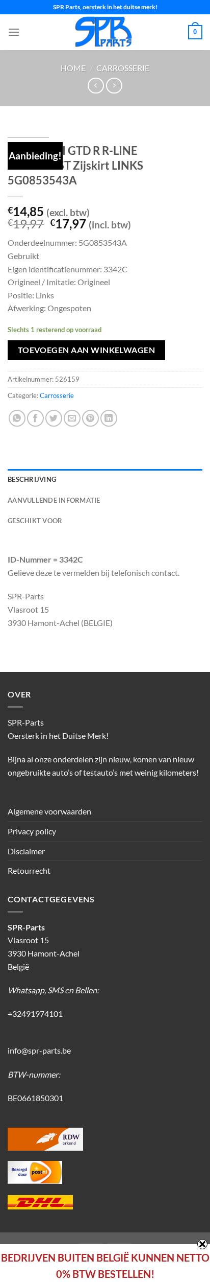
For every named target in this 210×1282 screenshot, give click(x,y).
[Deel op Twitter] (53, 418)
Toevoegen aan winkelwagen (86, 350)
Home (73, 68)
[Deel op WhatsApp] (17, 418)
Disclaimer (26, 851)
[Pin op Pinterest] (90, 418)
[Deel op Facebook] (35, 418)
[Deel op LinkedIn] (108, 418)
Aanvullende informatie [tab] (54, 500)
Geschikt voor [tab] (35, 521)
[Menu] (14, 31)
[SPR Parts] (104, 32)
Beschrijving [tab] (32, 479)
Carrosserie (122, 68)
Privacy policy (32, 831)
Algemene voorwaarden (49, 811)
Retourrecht (29, 870)
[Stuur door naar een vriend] (72, 418)
